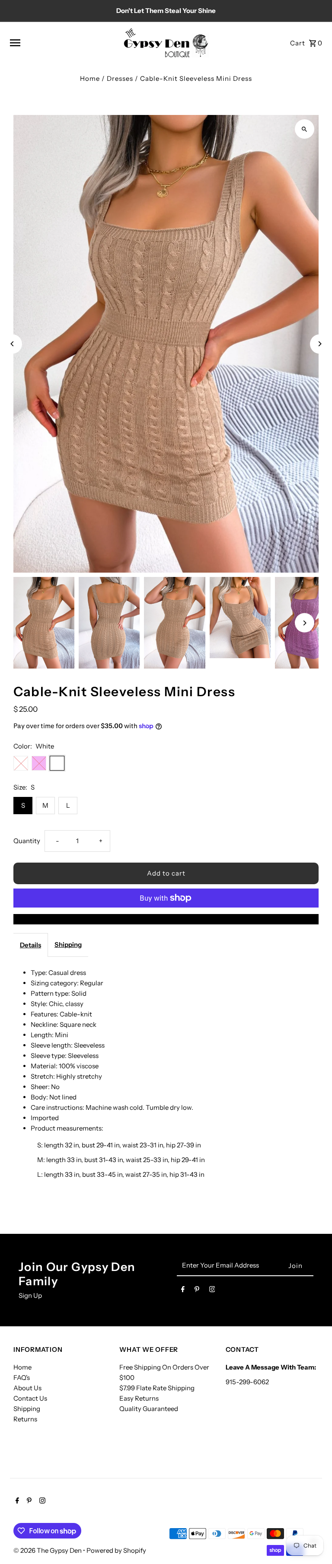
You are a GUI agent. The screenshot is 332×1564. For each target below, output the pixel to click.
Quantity (26, 841)
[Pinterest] (197, 1291)
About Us (27, 1388)
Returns (25, 1419)
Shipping (68, 944)
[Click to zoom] (304, 129)
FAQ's (21, 1377)
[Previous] (12, 344)
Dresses (120, 78)
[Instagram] (212, 1291)
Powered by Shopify (116, 1550)
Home (90, 78)
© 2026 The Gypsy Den (48, 1550)
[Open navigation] (63, 43)
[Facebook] (183, 1291)
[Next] (319, 344)
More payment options (166, 919)
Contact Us (30, 1398)
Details (30, 945)
